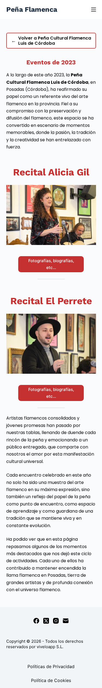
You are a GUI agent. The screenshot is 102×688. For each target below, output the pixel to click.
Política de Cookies (51, 680)
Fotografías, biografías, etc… (51, 264)
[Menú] (93, 9)
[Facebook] (36, 621)
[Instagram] (56, 621)
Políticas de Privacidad (51, 666)
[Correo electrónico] (66, 621)
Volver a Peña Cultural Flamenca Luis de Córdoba (51, 40)
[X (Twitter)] (46, 621)
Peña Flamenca (31, 9)
